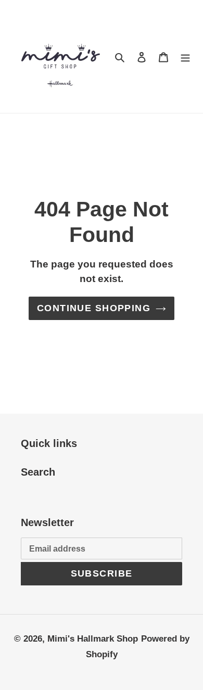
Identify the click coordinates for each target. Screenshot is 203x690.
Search (38, 472)
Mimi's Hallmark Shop (92, 639)
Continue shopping (93, 308)
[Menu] (185, 57)
